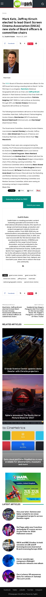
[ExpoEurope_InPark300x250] (23, 487)
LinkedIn (22, 590)
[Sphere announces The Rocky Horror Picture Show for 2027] (23, 398)
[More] (36, 43)
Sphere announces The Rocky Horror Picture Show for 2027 (23, 416)
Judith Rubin (9, 36)
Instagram (39, 590)
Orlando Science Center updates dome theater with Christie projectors (23, 370)
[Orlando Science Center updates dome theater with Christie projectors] (23, 351)
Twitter (15, 590)
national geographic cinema (12, 282)
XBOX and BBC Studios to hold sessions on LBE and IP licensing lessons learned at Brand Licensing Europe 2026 (30, 546)
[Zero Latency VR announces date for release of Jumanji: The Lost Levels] (8, 576)
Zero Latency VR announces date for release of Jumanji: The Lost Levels (29, 576)
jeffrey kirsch (22, 278)
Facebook (7, 590)
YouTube (30, 590)
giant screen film (30, 275)
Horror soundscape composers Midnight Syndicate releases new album (30, 561)
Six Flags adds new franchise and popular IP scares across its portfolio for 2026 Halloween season (29, 530)
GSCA (7, 83)
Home (4, 13)
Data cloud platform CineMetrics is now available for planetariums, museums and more (23, 462)
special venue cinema (31, 282)
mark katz (32, 278)
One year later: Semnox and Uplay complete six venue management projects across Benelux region (30, 515)
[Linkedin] (23, 265)
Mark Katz (25, 89)
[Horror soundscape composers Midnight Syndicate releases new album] (8, 560)
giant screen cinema (16, 275)
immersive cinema (9, 278)
